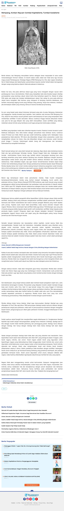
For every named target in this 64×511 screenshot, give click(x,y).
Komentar (33, 402)
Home (3, 5)
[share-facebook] (28, 398)
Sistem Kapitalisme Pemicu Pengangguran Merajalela (21, 461)
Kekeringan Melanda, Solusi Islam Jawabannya (18, 383)
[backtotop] (32, 491)
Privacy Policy (42, 503)
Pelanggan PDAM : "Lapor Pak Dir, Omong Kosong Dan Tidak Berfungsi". (27, 446)
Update (38, 170)
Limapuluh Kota (52, 5)
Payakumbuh (41, 5)
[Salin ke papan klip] (36, 398)
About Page (40, 499)
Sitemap (35, 503)
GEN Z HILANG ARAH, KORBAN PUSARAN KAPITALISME (22, 476)
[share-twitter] (31, 398)
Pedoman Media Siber (26, 503)
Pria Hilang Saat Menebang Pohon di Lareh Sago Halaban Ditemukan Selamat (26, 454)
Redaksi (13, 503)
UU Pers (18, 503)
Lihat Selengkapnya (32, 485)
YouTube (37, 501)
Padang (32, 5)
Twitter (34, 501)
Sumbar (25, 5)
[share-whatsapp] (33, 398)
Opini (4, 388)
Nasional (9, 5)
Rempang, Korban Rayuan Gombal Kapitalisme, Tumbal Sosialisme (30, 13)
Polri (19, 5)
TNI (15, 5)
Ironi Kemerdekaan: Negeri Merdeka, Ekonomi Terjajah (21, 469)
